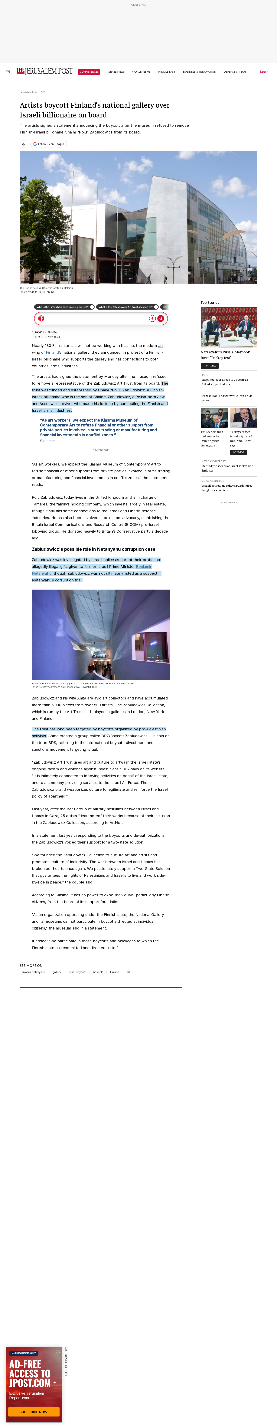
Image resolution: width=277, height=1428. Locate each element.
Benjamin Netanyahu (32, 972)
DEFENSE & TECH (235, 71)
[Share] (23, 144)
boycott (98, 972)
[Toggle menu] (8, 71)
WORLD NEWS (141, 71)
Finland (52, 352)
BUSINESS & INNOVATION (199, 71)
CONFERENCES (89, 71)
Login (264, 72)
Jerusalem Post (28, 92)
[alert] (34, 1384)
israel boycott (77, 972)
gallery (57, 972)
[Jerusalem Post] (42, 71)
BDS (43, 92)
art (160, 345)
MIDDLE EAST (166, 71)
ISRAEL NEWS (116, 71)
